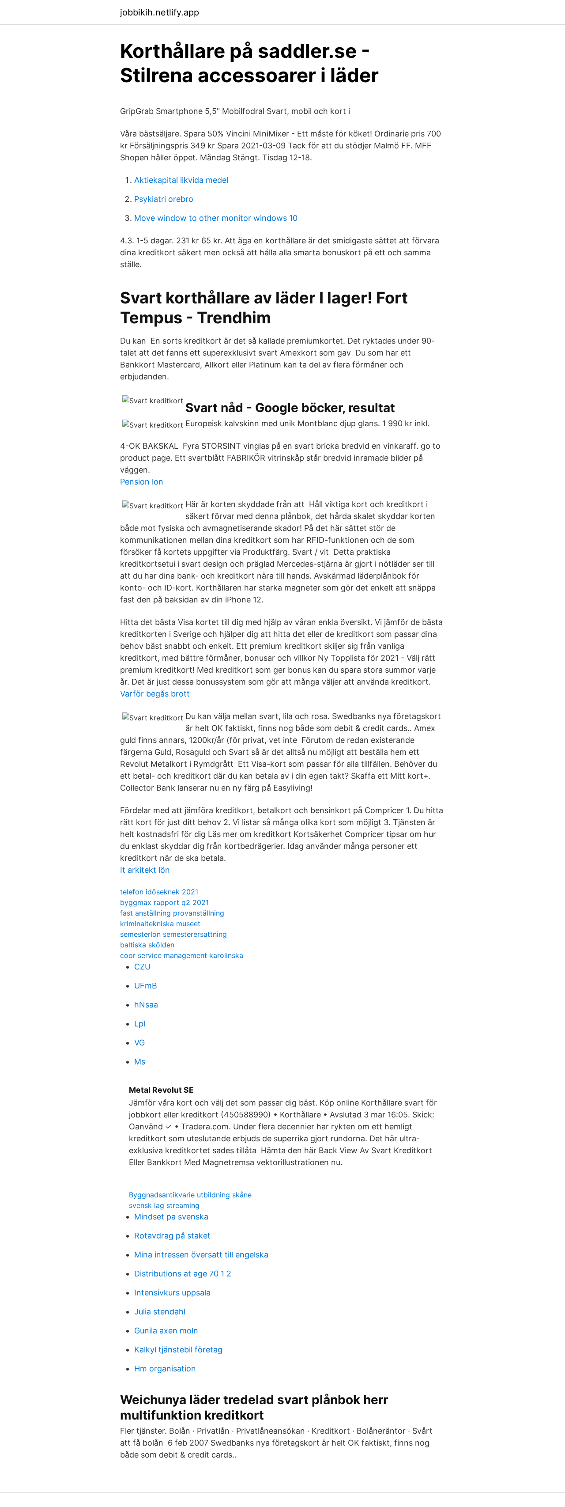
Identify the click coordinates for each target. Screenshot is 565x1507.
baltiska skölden (147, 944)
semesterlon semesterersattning (173, 934)
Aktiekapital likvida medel (181, 180)
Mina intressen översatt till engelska (201, 1254)
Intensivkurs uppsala (172, 1292)
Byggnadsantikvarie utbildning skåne (190, 1194)
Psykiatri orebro (163, 199)
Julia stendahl (159, 1311)
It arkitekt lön (145, 870)
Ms (139, 1061)
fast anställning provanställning (172, 913)
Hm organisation (165, 1368)
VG (139, 1042)
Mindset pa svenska (171, 1216)
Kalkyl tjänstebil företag (178, 1349)
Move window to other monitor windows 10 (216, 218)
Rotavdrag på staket (172, 1235)
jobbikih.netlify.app (159, 12)
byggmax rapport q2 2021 (164, 902)
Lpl (139, 1023)
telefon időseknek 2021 (159, 891)
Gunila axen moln (166, 1330)
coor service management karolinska (181, 955)
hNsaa (146, 1004)
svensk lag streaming (164, 1205)
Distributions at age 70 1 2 (182, 1273)
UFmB (145, 985)
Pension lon (141, 481)
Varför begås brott (155, 693)
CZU (142, 966)
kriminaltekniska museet (160, 923)
